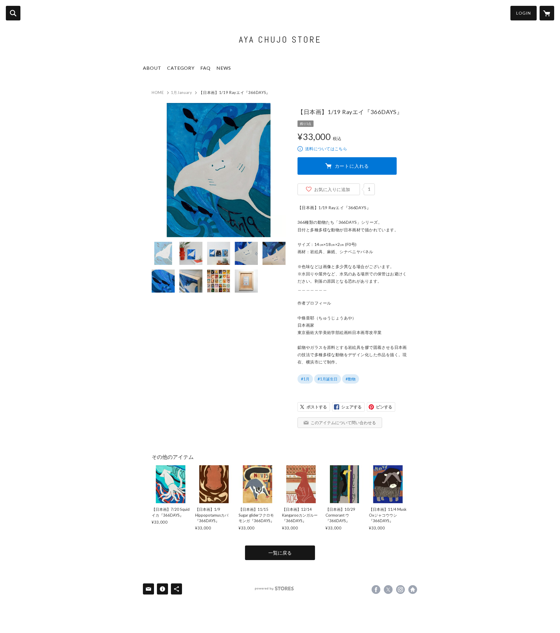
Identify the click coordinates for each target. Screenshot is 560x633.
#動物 (351, 379)
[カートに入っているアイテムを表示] (547, 13)
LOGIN (523, 13)
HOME (158, 92)
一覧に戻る (280, 552)
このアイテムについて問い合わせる (343, 422)
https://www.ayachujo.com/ (412, 589)
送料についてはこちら (326, 148)
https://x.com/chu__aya (388, 589)
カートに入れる (352, 166)
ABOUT (152, 68)
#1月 (305, 379)
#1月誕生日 (327, 379)
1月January (181, 92)
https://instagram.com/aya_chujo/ (400, 589)
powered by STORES (274, 588)
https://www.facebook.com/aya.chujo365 (376, 589)
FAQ (205, 68)
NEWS (223, 68)
